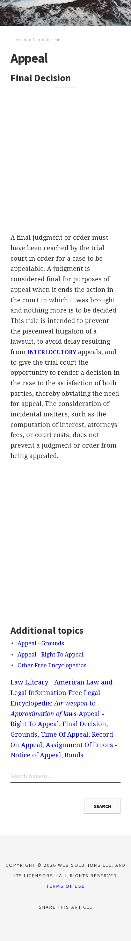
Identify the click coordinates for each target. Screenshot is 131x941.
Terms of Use (65, 886)
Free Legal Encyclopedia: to (55, 703)
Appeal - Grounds (40, 643)
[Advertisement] (65, 157)
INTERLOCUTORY (52, 352)
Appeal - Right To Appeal (50, 654)
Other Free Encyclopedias (51, 665)
